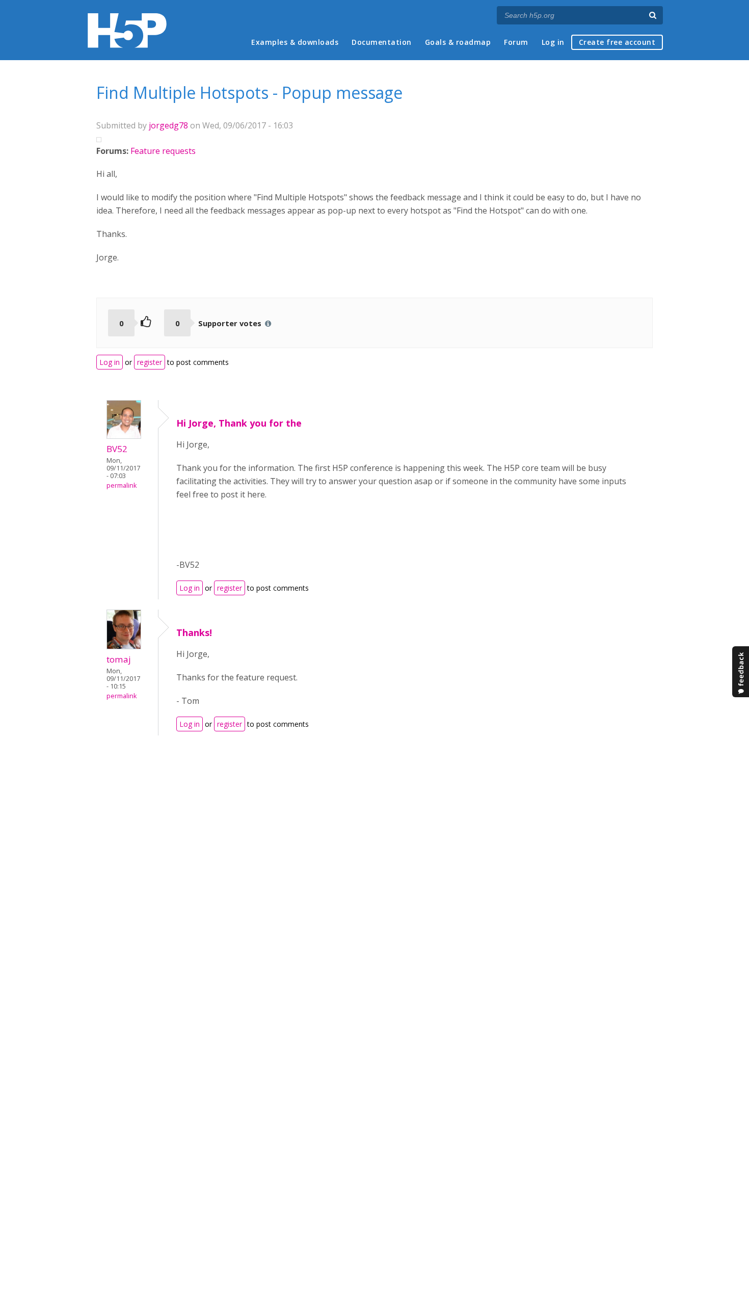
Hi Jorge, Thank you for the (239, 423)
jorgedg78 (168, 125)
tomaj (118, 659)
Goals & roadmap (458, 42)
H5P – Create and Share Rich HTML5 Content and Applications (127, 30)
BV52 (116, 449)
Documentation (382, 42)
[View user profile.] (123, 435)
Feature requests (163, 150)
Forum (516, 42)
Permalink (121, 485)
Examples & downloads (294, 42)
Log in (553, 42)
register (149, 362)
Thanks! (194, 632)
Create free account (617, 42)
